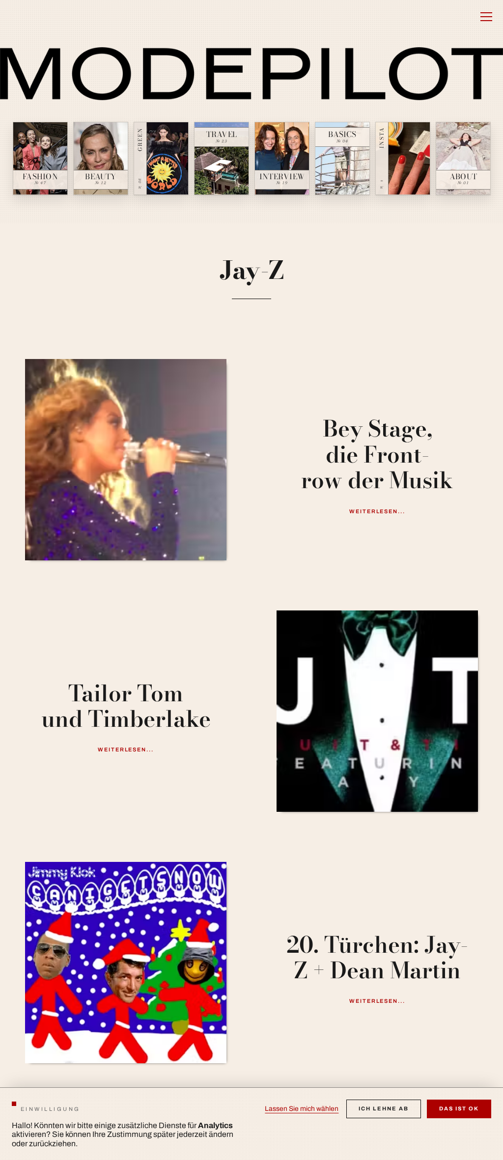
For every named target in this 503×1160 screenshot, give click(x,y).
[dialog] (251, 1123)
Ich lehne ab (384, 1108)
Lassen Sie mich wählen (301, 1108)
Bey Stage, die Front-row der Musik (377, 454)
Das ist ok (459, 1108)
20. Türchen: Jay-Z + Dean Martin (377, 958)
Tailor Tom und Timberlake (126, 706)
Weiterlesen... (377, 511)
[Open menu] (486, 17)
